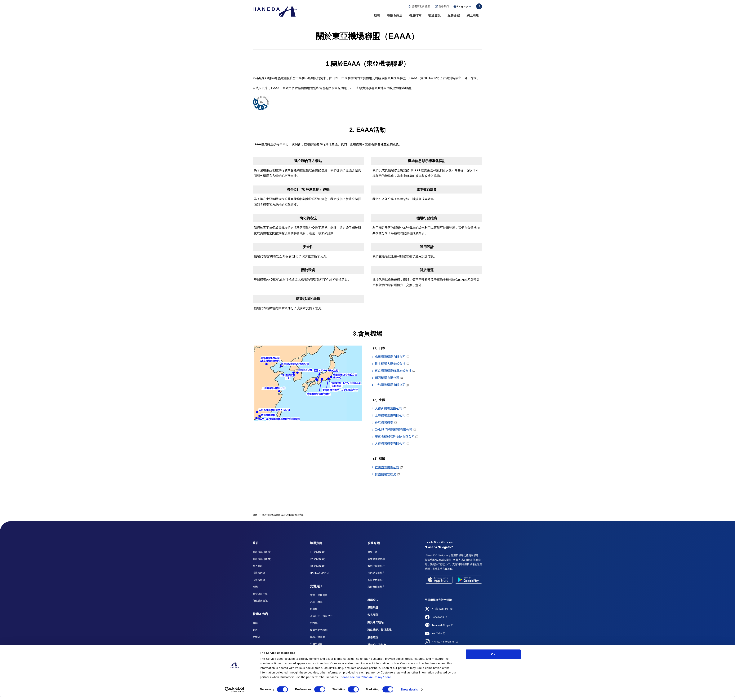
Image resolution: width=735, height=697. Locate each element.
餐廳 (255, 622)
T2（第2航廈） (318, 559)
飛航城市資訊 (260, 600)
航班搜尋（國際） (263, 559)
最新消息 (373, 607)
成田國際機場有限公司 (390, 356)
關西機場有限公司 (387, 377)
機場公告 (373, 599)
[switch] (319, 689)
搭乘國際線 (259, 579)
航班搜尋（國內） (263, 552)
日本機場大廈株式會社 (390, 363)
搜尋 (479, 6)
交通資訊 (434, 15)
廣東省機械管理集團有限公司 (395, 436)
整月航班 (258, 565)
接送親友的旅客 (376, 572)
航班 (377, 15)
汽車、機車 (316, 602)
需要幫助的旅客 (376, 559)
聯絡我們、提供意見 (380, 629)
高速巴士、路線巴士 (321, 616)
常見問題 (373, 614)
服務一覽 (372, 552)
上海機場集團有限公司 (390, 415)
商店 (255, 630)
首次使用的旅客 (376, 579)
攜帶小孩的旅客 (376, 565)
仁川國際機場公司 (387, 467)
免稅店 (256, 636)
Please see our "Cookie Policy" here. (366, 677)
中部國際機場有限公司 (390, 384)
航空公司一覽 (260, 593)
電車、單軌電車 (318, 595)
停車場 (314, 609)
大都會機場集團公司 (388, 408)
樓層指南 (415, 15)
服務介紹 (454, 15)
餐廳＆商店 (394, 15)
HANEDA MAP (318, 572)
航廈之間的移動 (318, 630)
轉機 (255, 586)
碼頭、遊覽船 (317, 636)
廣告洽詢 (373, 637)
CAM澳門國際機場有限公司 (393, 429)
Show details (409, 689)
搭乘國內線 (259, 572)
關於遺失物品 (376, 622)
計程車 (314, 622)
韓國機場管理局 (385, 474)
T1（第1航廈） (318, 552)
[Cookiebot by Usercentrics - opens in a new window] (234, 689)
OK (493, 654)
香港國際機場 (384, 422)
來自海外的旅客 (376, 586)
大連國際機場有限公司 (390, 443)
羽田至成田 (316, 643)
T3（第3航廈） (318, 565)
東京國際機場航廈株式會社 (393, 370)
